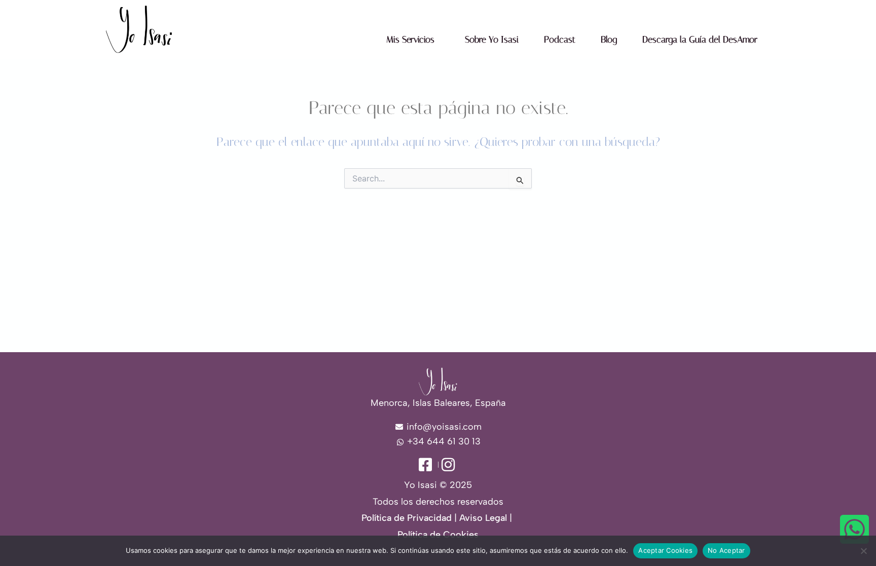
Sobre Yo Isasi (492, 39)
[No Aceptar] (863, 551)
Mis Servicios (410, 39)
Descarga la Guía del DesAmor (699, 39)
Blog (609, 39)
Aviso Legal (483, 517)
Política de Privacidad (406, 517)
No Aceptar (726, 550)
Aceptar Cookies (665, 550)
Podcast (559, 39)
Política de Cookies (438, 534)
